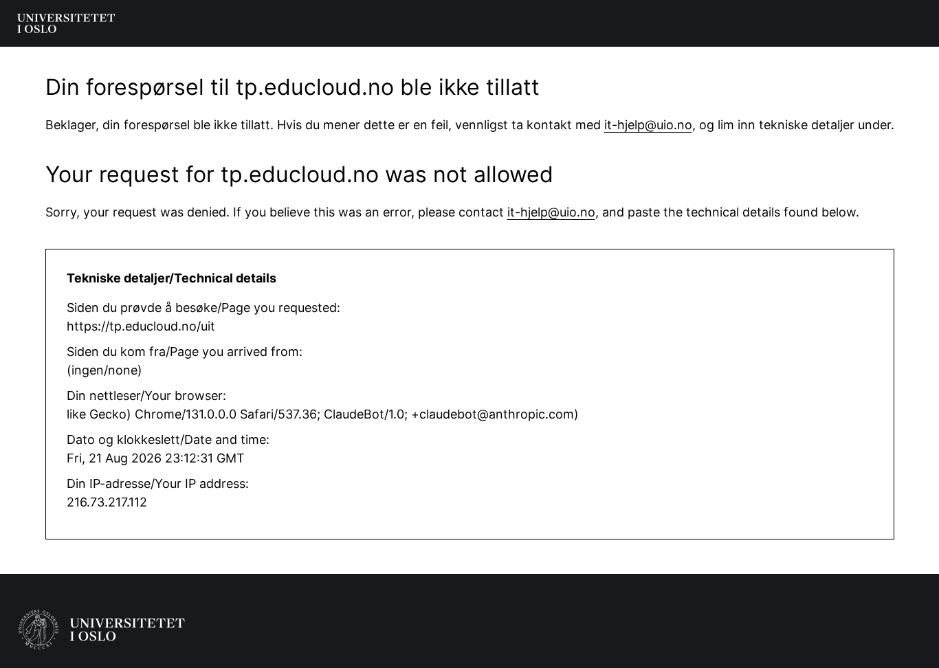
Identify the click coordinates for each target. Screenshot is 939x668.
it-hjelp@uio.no (648, 125)
